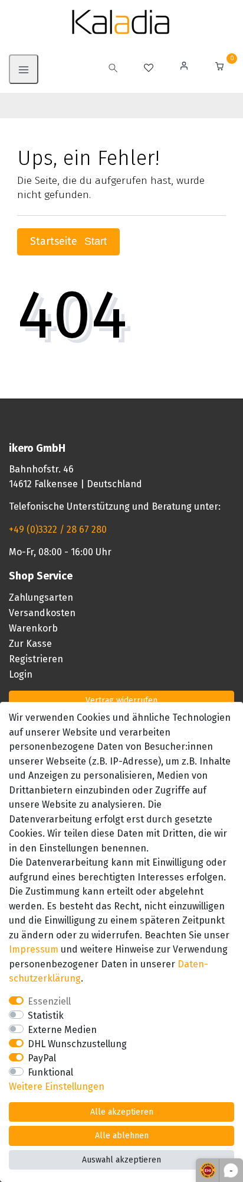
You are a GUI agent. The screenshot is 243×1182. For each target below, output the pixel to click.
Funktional (50, 1072)
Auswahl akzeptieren (121, 1160)
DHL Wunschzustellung (77, 1044)
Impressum (33, 949)
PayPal (42, 1058)
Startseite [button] (55, 241)
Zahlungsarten (41, 597)
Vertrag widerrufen (121, 700)
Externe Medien (62, 1029)
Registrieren (36, 659)
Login (20, 674)
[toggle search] (113, 69)
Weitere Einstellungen (56, 1086)
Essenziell (49, 1001)
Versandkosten (42, 612)
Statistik (46, 1015)
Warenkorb (33, 628)
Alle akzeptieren (121, 1112)
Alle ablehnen (122, 1136)
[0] (219, 67)
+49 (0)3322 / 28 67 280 (58, 529)
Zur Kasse (30, 643)
